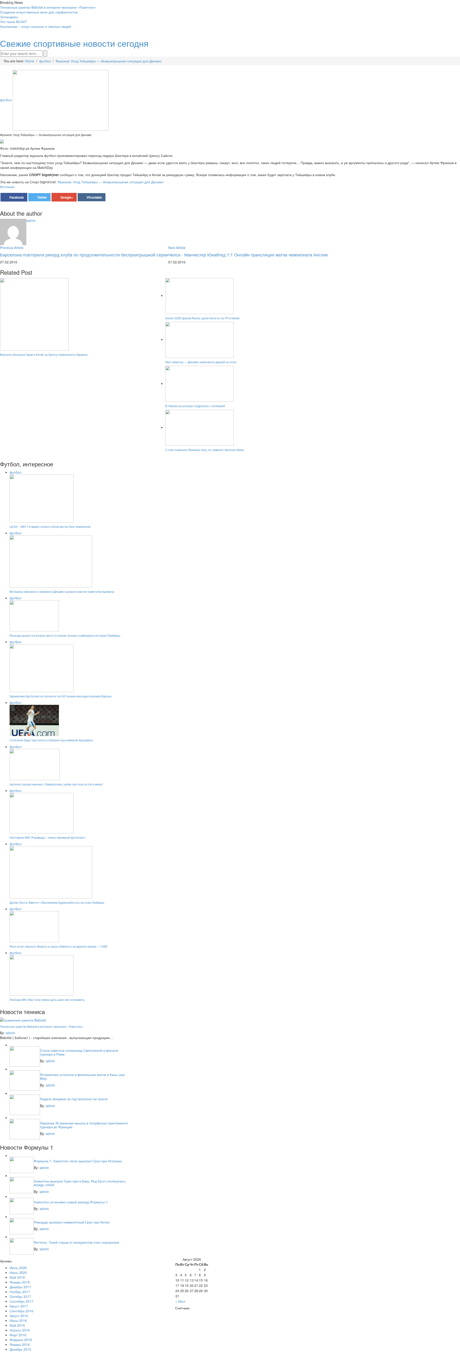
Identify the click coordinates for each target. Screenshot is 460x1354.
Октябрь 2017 (20, 1296)
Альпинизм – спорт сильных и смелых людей (35, 26)
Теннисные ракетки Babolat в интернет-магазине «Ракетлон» (48, 7)
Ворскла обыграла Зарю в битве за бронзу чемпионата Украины (44, 354)
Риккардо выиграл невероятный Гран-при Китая (71, 1222)
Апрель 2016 (20, 1330)
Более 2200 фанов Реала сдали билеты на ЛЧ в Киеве (202, 318)
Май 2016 (17, 1325)
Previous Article (11, 247)
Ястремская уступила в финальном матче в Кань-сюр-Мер (83, 1076)
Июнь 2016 (18, 1320)
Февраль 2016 (21, 1339)
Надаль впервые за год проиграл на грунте (74, 1098)
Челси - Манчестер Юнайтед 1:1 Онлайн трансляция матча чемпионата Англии (248, 254)
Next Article (176, 247)
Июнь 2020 (18, 1272)
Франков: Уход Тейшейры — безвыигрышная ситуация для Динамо (110, 181)
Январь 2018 (20, 1282)
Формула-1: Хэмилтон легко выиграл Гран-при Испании (78, 1160)
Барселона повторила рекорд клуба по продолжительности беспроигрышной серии (84, 254)
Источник (7, 186)
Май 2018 (17, 1277)
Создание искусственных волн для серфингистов (38, 12)
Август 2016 (19, 1315)
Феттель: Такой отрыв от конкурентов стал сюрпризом (76, 1242)
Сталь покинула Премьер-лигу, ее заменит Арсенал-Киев (204, 450)
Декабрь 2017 (20, 1286)
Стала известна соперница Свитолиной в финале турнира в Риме (79, 1052)
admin (31, 220)
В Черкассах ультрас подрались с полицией (195, 406)
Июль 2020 (18, 1267)
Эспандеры (9, 16)
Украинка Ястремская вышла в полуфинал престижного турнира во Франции (84, 1125)
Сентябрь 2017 (21, 1301)
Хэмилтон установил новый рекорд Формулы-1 (71, 1202)
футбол (6, 99)
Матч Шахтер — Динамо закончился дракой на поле (200, 362)
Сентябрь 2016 (21, 1310)
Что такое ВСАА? (13, 21)
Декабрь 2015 (20, 1349)
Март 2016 (18, 1334)
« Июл (180, 1301)
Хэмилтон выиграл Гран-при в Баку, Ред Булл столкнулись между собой (80, 1183)
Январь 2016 (20, 1344)
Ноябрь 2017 (20, 1291)
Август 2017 (19, 1306)
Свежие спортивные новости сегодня (74, 43)
